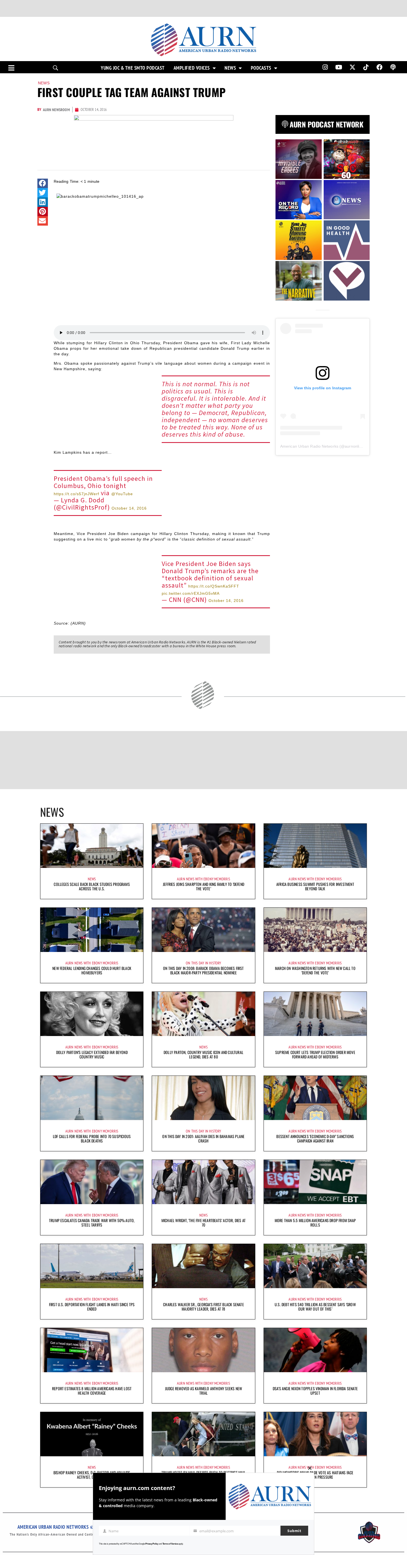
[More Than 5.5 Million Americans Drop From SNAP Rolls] (315, 1182)
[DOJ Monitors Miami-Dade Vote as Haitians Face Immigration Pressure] (315, 1434)
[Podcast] (393, 67)
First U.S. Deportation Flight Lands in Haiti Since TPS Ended (92, 1306)
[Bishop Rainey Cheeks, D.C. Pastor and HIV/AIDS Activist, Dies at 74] (91, 1434)
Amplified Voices (192, 68)
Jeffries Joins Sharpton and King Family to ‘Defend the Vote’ (203, 886)
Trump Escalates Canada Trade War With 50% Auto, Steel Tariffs (92, 1222)
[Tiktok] (366, 67)
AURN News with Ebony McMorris (203, 878)
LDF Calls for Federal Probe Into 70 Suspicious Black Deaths (92, 1138)
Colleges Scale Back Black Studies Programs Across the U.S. (92, 886)
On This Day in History (203, 963)
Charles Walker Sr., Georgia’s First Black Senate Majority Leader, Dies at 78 (203, 1306)
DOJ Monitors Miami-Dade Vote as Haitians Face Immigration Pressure (315, 1475)
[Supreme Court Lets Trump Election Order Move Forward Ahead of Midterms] (315, 1014)
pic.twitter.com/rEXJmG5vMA (191, 593)
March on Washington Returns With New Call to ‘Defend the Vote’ (315, 970)
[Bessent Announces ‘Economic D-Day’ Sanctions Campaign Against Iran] (315, 1098)
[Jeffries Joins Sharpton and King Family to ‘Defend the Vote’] (203, 846)
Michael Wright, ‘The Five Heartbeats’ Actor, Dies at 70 (203, 1222)
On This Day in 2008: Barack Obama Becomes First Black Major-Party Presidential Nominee (203, 970)
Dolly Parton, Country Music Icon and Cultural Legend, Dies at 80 (203, 1054)
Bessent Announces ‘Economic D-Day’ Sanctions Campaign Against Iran (315, 1138)
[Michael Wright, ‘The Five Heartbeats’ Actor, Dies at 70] (203, 1182)
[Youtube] (339, 67)
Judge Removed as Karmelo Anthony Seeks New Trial (203, 1391)
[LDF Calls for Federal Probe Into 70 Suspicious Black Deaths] (91, 1098)
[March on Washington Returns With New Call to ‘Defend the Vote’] (315, 930)
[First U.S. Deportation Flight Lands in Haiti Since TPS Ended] (91, 1266)
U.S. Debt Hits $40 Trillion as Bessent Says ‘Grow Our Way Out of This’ (315, 1306)
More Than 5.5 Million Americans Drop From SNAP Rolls (315, 1222)
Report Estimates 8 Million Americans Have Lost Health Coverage (92, 1391)
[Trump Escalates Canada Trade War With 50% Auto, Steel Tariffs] (91, 1182)
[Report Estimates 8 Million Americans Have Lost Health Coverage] (91, 1350)
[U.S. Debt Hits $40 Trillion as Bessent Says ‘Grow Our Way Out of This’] (315, 1266)
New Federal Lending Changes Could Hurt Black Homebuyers (91, 970)
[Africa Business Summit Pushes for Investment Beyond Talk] (315, 846)
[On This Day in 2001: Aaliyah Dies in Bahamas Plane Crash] (203, 1098)
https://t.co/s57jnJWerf (76, 494)
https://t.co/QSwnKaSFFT (213, 586)
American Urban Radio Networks (309, 446)
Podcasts (261, 68)
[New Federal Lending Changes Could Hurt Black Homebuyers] (91, 930)
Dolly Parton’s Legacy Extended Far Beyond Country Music (92, 1054)
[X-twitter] (352, 67)
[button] (42, 183)
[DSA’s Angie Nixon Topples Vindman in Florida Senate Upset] (315, 1350)
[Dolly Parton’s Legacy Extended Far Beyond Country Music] (91, 1014)
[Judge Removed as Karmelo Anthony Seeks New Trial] (203, 1350)
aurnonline (354, 446)
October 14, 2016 (129, 508)
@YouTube (122, 494)
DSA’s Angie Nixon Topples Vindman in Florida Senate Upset (315, 1391)
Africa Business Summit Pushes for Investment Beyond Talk (315, 886)
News (230, 68)
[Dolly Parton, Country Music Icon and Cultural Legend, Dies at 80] (203, 1014)
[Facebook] (379, 67)
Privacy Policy (151, 1544)
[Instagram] (325, 67)
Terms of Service (170, 1544)
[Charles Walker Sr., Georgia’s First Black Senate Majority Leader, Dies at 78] (203, 1266)
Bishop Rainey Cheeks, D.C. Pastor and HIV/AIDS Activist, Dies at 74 (91, 1475)
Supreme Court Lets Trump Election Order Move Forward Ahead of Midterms (315, 1054)
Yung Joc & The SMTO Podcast (133, 68)
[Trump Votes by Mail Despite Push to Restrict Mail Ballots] (203, 1434)
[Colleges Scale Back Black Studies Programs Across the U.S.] (91, 846)
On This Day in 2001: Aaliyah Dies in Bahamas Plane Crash (203, 1138)
